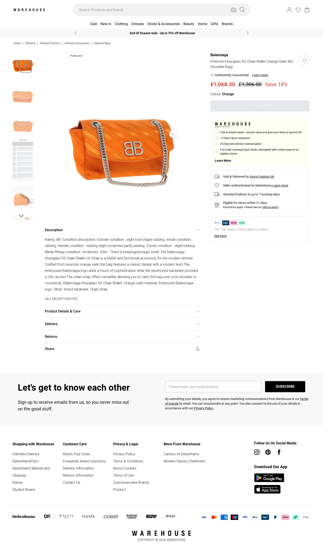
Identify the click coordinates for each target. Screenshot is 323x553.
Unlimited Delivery (26, 454)
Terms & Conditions (128, 461)
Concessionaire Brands (131, 482)
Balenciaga (219, 55)
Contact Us (71, 482)
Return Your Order (76, 454)
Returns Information (78, 475)
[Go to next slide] (172, 134)
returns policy (270, 207)
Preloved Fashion (50, 43)
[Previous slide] (75, 33)
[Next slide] (247, 33)
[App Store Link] (269, 483)
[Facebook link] (279, 452)
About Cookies (124, 468)
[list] (122, 134)
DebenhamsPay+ (25, 461)
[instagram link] (257, 452)
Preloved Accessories (77, 43)
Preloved (30, 43)
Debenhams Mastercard (31, 468)
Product (119, 489)
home (17, 43)
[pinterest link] (268, 452)
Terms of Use (123, 475)
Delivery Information (78, 468)
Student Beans (23, 489)
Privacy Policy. (204, 408)
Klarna (17, 482)
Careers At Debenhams (181, 454)
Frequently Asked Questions (84, 461)
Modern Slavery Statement (184, 461)
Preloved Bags (102, 43)
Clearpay (19, 475)
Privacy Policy (124, 454)
